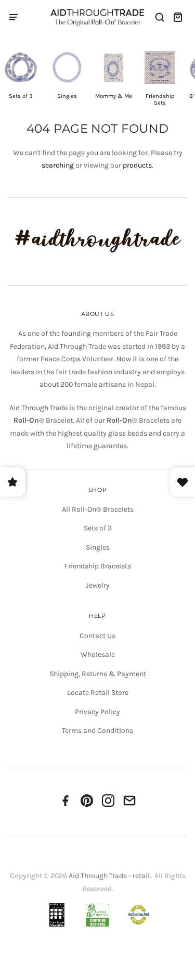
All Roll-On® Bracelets (98, 509)
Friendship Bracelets (97, 566)
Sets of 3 (98, 528)
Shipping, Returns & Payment (97, 673)
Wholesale (98, 654)
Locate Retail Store (97, 692)
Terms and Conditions (97, 730)
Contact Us (97, 635)
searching (58, 165)
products (137, 165)
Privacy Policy (97, 711)
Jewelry (98, 585)
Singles (98, 547)
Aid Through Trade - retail (109, 875)
